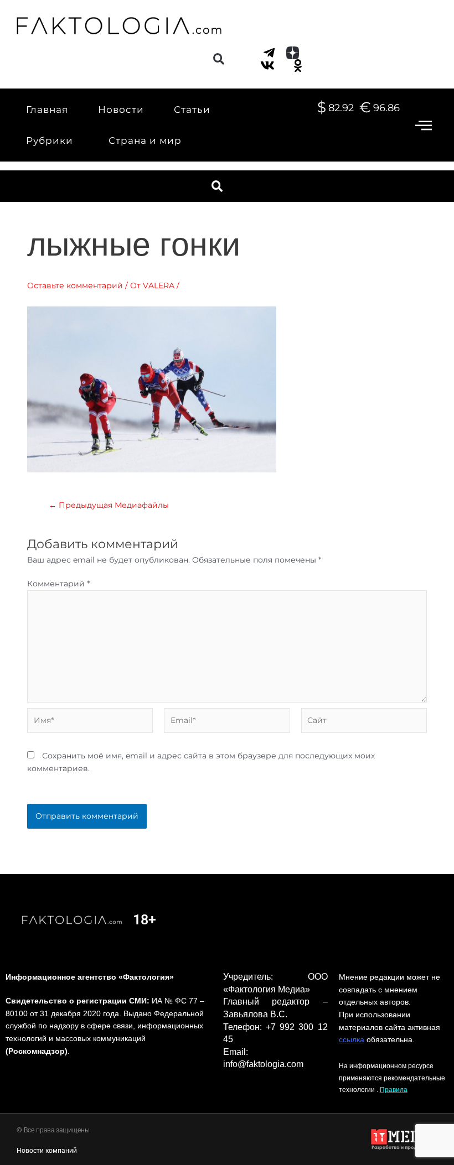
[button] (218, 59)
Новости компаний (47, 1150)
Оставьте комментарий (75, 285)
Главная (47, 109)
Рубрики (49, 140)
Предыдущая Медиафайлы (109, 505)
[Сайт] (364, 722)
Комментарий (58, 583)
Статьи (192, 109)
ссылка (351, 1039)
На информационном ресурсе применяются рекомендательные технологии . (392, 1078)
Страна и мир (145, 140)
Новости (121, 109)
